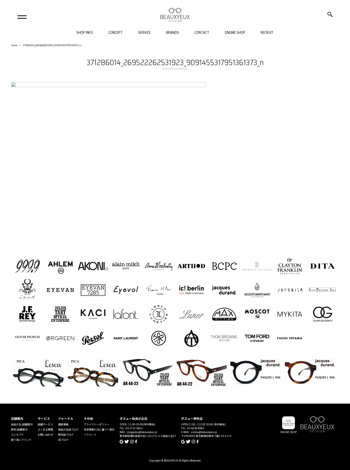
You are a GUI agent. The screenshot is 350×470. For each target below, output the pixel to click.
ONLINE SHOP (235, 33)
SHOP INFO (84, 33)
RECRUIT (267, 33)
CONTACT (201, 33)
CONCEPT (115, 33)
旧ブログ (63, 440)
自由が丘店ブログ (68, 429)
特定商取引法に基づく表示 (99, 429)
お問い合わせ (45, 434)
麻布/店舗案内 (19, 429)
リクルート (90, 434)
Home (14, 45)
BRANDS (172, 33)
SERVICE (144, 33)
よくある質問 (45, 429)
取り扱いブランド (21, 440)
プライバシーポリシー (96, 424)
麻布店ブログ (66, 434)
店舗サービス (45, 424)
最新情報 (63, 424)
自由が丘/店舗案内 (22, 424)
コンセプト (17, 434)
